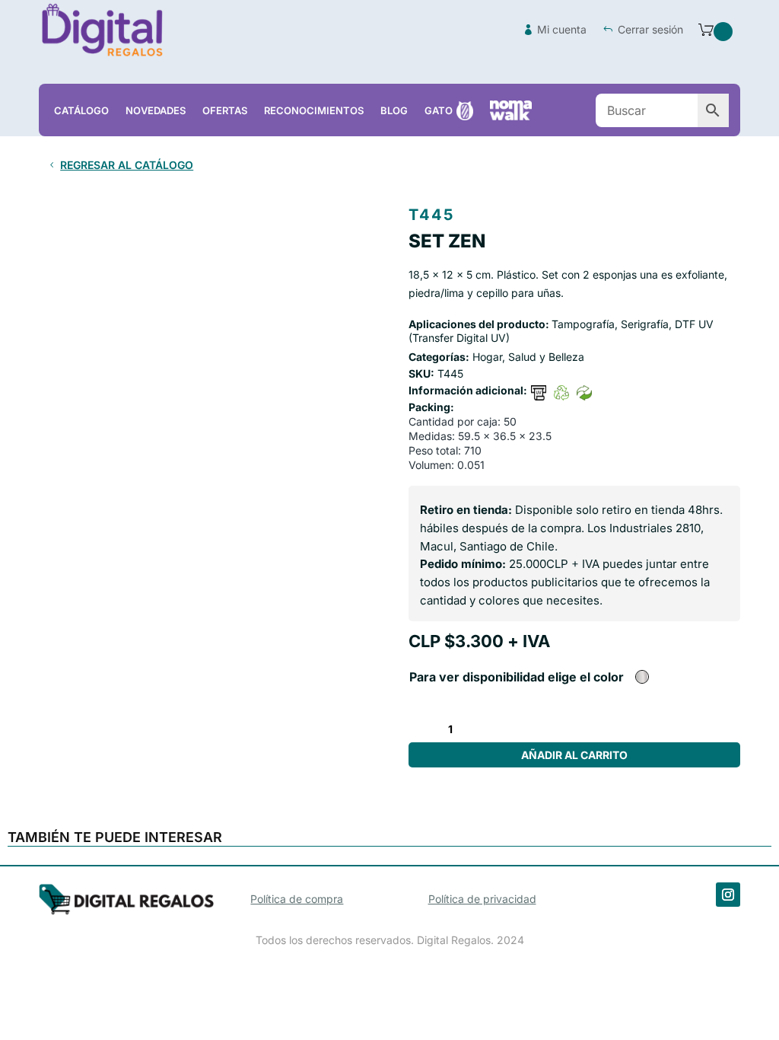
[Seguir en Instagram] (728, 894)
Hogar (487, 356)
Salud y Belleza (546, 356)
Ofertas (224, 110)
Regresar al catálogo (126, 164)
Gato (438, 110)
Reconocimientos (314, 110)
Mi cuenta (562, 29)
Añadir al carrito (574, 754)
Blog (394, 110)
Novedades (156, 110)
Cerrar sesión (650, 29)
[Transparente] (642, 677)
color (608, 676)
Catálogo (81, 110)
